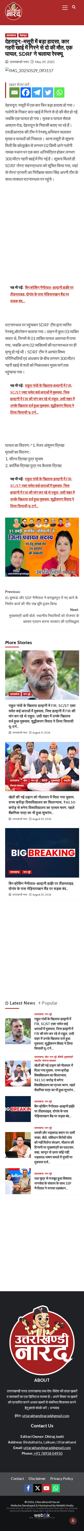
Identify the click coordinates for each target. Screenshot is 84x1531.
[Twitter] (48, 92)
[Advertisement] (42, 227)
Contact (17, 1478)
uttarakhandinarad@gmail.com (45, 1416)
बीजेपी (44, 780)
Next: (44, 615)
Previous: (41, 597)
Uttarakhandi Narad (47, 1502)
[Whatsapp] (59, 92)
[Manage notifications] (73, 1520)
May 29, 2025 (45, 62)
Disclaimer (37, 1478)
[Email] (14, 92)
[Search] (74, 7)
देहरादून (23, 35)
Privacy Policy (61, 1478)
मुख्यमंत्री (55, 780)
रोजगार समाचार (17, 785)
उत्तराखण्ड (11, 35)
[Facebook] (26, 92)
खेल (25, 780)
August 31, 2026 (41, 732)
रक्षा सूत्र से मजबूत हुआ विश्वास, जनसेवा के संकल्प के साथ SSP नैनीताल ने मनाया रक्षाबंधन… (53, 1183)
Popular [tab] (49, 1003)
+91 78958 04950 (48, 1453)
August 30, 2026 (41, 819)
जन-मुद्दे (26, 694)
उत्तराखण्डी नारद (19, 62)
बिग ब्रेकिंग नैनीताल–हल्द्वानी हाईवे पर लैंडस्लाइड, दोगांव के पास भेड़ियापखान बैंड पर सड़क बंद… (54, 1111)
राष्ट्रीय (67, 780)
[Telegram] (37, 92)
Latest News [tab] (21, 1003)
